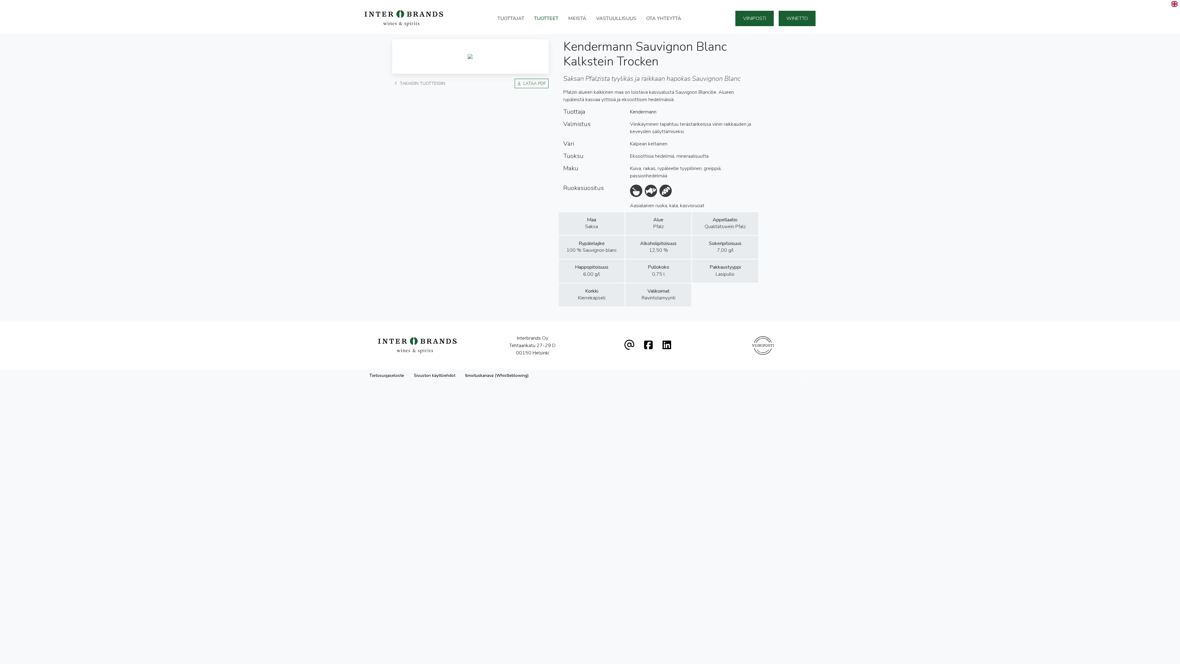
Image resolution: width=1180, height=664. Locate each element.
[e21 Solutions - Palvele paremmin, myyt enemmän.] (805, 375)
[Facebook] (648, 345)
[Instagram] (667, 345)
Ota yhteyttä (663, 18)
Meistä (577, 18)
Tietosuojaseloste (386, 375)
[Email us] (629, 345)
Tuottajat (511, 18)
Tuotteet (546, 18)
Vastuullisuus (616, 18)
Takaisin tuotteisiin (422, 83)
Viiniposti (754, 18)
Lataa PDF (534, 83)
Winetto (797, 18)
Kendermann (643, 112)
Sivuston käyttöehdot (434, 375)
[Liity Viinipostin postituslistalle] (763, 346)
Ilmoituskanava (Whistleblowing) (497, 375)
